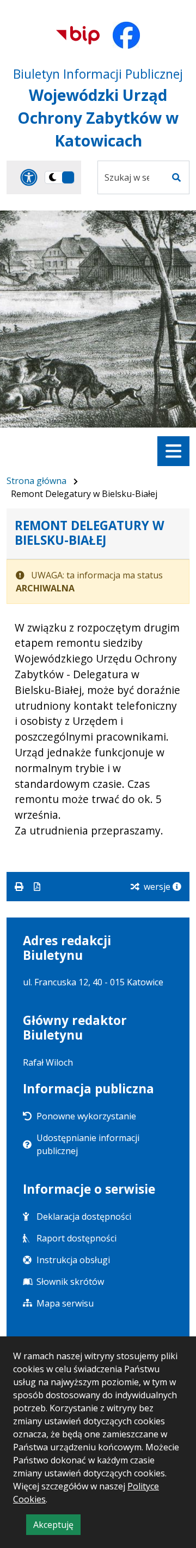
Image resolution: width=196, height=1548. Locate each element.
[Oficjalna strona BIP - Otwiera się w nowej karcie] (78, 35)
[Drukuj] (20, 887)
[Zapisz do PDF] (37, 887)
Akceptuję (57, 1526)
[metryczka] (177, 886)
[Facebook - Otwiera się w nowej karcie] (126, 35)
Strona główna (36, 481)
